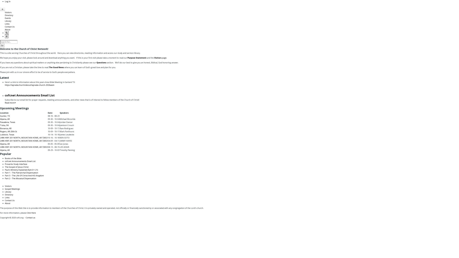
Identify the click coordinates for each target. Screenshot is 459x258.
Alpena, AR (5, 119)
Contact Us (10, 26)
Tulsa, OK (4, 125)
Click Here (31, 213)
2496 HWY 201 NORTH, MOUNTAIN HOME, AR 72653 (24, 137)
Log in (7, 1)
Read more (10, 102)
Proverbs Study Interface (16, 164)
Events (8, 18)
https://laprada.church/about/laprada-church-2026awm (29, 85)
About (7, 29)
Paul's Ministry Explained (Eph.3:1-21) (21, 170)
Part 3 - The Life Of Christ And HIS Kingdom (24, 175)
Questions (101, 62)
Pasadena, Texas (7, 122)
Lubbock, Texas (7, 134)
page (160, 57)
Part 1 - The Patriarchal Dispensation (21, 172)
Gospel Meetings (12, 189)
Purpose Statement (137, 57)
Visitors (8, 12)
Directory (9, 15)
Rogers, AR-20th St (8, 131)
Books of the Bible (13, 158)
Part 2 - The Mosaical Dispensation (20, 178)
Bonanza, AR (5, 128)
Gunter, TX (5, 116)
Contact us (30, 217)
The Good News (56, 67)
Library (8, 21)
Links (7, 24)
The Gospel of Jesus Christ (17, 167)
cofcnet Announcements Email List (20, 161)
